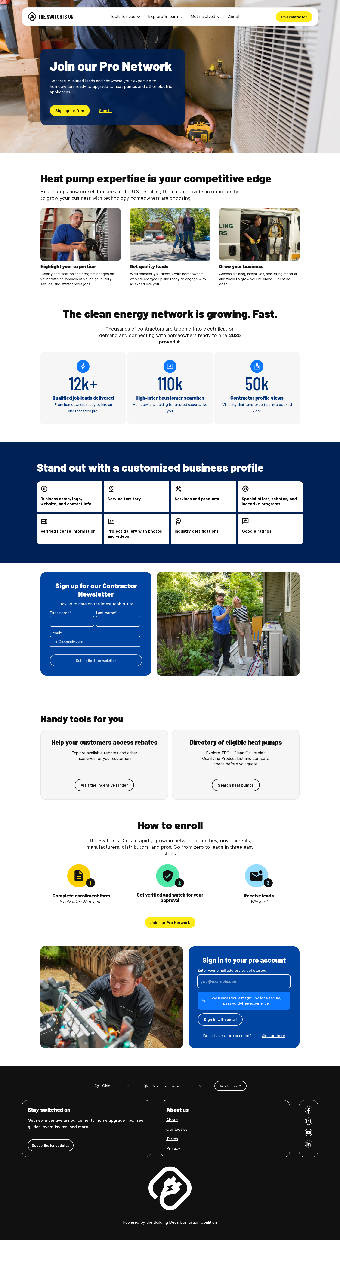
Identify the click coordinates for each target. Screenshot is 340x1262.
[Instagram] (308, 1121)
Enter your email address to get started (232, 970)
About (234, 16)
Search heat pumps (236, 784)
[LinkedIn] (308, 1144)
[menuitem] (125, 17)
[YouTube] (308, 1132)
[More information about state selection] (96, 1086)
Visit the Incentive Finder (104, 784)
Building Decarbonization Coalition (185, 1222)
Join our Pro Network (170, 922)
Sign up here (273, 1035)
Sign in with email (220, 1019)
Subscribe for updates (50, 1145)
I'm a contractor (294, 17)
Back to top (228, 1086)
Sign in (105, 110)
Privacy (173, 1148)
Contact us (176, 1129)
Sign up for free (69, 110)
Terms (172, 1138)
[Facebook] (308, 1110)
